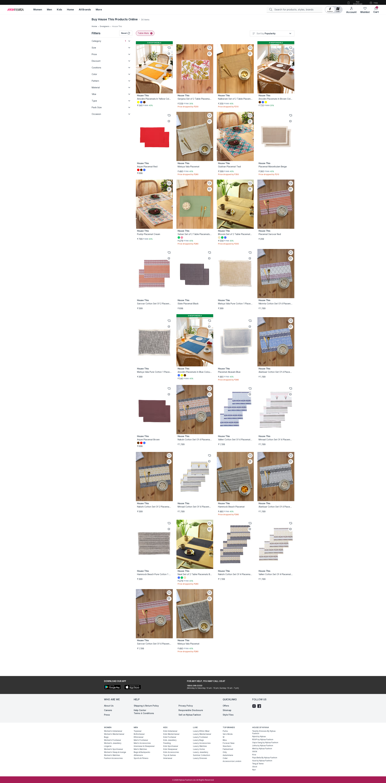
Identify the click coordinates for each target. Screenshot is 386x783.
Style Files (228, 714)
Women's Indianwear (113, 731)
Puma (225, 731)
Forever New (228, 743)
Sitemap (227, 710)
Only (225, 752)
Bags (106, 737)
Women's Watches (112, 755)
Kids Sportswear (170, 746)
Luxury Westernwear (202, 734)
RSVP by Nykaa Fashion (262, 739)
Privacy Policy (186, 705)
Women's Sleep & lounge (115, 752)
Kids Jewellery (170, 740)
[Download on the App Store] (132, 687)
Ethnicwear (139, 737)
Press (107, 714)
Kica (254, 754)
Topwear (138, 731)
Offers (226, 705)
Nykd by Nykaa (259, 736)
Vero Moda (228, 734)
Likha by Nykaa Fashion (262, 745)
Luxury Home (199, 749)
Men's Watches (140, 749)
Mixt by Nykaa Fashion (262, 748)
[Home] (15, 9)
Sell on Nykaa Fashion (190, 714)
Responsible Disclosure (191, 710)
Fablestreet (228, 749)
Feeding (167, 743)
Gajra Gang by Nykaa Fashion (265, 742)
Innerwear (167, 758)
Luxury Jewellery (200, 752)
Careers (108, 710)
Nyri (254, 770)
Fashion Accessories (113, 758)
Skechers (227, 746)
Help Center (140, 710)
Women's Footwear (112, 740)
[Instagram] (254, 706)
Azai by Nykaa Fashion (262, 760)
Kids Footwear (169, 737)
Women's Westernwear (114, 734)
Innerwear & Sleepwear (144, 746)
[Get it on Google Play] (112, 687)
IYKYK (254, 751)
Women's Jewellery (112, 743)
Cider (225, 758)
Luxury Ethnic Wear (201, 731)
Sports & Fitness (141, 758)
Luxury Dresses (200, 758)
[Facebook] (260, 706)
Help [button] (376, 3)
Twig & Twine (258, 763)
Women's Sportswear (113, 749)
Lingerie (107, 746)
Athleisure (138, 755)
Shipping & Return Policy (146, 705)
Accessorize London (232, 761)
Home (94, 26)
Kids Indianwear (170, 731)
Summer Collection (201, 755)
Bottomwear (139, 734)
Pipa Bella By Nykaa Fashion (264, 757)
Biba (225, 740)
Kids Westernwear (171, 734)
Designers (104, 26)
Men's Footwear (141, 740)
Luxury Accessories (202, 743)
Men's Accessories (142, 743)
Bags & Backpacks (142, 752)
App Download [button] (357, 3)
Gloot (254, 766)
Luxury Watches (200, 746)
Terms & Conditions (144, 713)
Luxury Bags (198, 740)
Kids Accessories (171, 752)
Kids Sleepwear (170, 749)
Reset (124, 33)
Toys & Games (169, 755)
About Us (109, 705)
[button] (334, 9)
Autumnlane (228, 755)
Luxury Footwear (200, 737)
